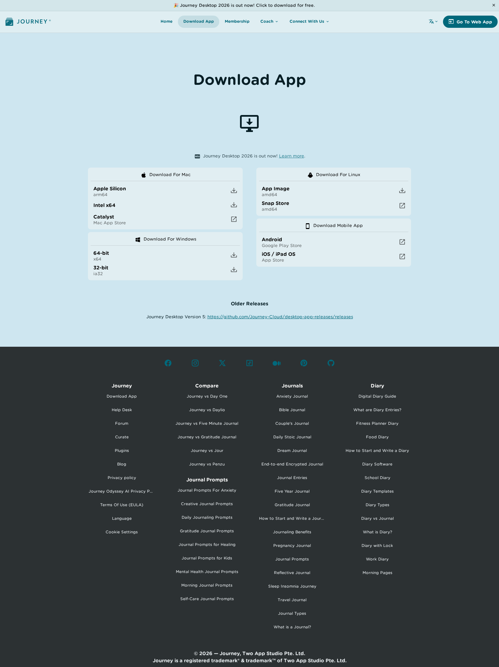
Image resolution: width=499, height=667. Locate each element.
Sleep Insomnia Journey (292, 586)
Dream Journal (292, 450)
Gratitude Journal (292, 504)
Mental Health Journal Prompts (207, 571)
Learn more (291, 155)
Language (122, 518)
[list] (165, 198)
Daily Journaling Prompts (207, 517)
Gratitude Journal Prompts (207, 531)
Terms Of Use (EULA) (121, 504)
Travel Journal (292, 599)
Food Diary (377, 437)
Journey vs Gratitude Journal (207, 437)
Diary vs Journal (377, 518)
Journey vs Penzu (207, 464)
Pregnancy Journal (292, 545)
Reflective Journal (292, 572)
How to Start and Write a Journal (293, 518)
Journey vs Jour (207, 450)
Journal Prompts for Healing (207, 544)
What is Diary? (377, 532)
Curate (122, 437)
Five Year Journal (292, 491)
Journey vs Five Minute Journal (206, 423)
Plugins (122, 450)
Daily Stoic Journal (292, 437)
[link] (165, 191)
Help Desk (122, 409)
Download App (122, 396)
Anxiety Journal (292, 396)
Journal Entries (292, 477)
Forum (121, 423)
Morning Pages (377, 572)
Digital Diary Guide (377, 396)
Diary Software (377, 464)
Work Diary (377, 559)
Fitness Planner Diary (377, 423)
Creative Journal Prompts (207, 503)
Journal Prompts (292, 559)
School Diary (377, 477)
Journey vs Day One (207, 396)
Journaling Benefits (292, 532)
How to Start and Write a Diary (377, 450)
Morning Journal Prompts (207, 585)
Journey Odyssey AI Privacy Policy (124, 491)
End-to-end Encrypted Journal (292, 464)
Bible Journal (292, 409)
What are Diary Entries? (377, 409)
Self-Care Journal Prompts (207, 598)
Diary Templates (377, 491)
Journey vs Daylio (207, 409)
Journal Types (292, 613)
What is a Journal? (292, 627)
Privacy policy (122, 477)
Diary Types (377, 504)
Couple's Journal (292, 423)
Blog (121, 464)
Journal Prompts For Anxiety (207, 490)
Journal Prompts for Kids (207, 558)
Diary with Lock (377, 545)
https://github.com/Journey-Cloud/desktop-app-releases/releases (280, 316)
